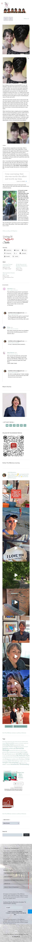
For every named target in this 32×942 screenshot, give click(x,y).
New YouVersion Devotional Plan (12, 873)
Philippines (8, 759)
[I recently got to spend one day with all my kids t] (16, 683)
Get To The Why (8, 876)
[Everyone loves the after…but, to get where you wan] (16, 548)
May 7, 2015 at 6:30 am (13, 314)
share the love (12, 760)
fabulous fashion (13, 746)
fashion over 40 (8, 748)
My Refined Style (23, 755)
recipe (27, 759)
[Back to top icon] (16, 931)
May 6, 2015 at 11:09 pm (13, 342)
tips (18, 760)
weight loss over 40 (22, 762)
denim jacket (10, 743)
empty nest (26, 743)
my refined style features (7, 757)
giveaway (4, 752)
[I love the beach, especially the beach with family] (16, 520)
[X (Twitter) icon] (14, 936)
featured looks (12, 750)
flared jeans (17, 750)
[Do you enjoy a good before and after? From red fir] (16, 602)
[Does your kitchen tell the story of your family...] (16, 493)
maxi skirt (13, 754)
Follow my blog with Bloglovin (10, 230)
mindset (4, 755)
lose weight (17, 752)
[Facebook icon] (12, 936)
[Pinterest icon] (17, 936)
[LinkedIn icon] (16, 936)
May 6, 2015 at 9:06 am (13, 372)
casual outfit (25, 741)
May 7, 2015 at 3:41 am (12, 290)
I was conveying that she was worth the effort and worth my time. (16, 176)
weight (21, 760)
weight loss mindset (10, 762)
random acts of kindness (18, 759)
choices (3, 743)
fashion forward (25, 746)
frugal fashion (23, 750)
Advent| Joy (7, 883)
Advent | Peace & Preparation (11, 887)
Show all (27, 18)
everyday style (8, 745)
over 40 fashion (16, 757)
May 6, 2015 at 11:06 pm (12, 328)
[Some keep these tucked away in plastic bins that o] (16, 629)
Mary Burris (10, 352)
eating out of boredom (19, 743)
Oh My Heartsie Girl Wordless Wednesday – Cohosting (22, 266)
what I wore (6, 764)
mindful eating (22, 754)
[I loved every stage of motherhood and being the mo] (16, 710)
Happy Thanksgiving (10, 752)
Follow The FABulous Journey (11, 463)
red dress (6, 760)
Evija (8, 327)
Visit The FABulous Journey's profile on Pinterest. (14, 732)
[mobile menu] (2, 3)
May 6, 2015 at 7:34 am (12, 354)
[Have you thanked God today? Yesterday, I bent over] (16, 656)
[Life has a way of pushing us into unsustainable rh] (16, 575)
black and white (18, 741)
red (3, 760)
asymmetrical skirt (11, 741)
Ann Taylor (4, 741)
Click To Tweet (21, 181)
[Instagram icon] (19, 936)
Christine (10, 288)
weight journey (26, 760)
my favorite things (11, 755)
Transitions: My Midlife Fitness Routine (14, 880)
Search (4, 831)
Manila (9, 754)
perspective (22, 757)
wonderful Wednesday (19, 764)
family (19, 746)
